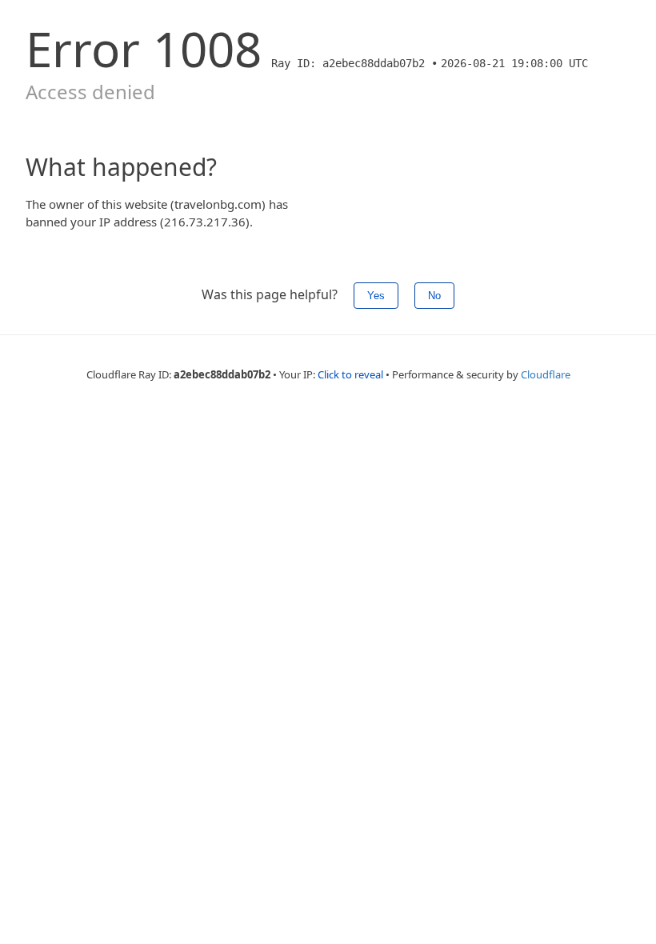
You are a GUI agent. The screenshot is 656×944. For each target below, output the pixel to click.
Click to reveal (350, 374)
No (434, 296)
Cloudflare (545, 374)
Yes (376, 296)
